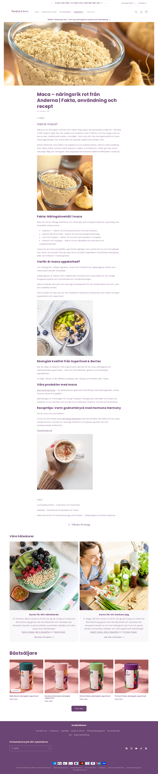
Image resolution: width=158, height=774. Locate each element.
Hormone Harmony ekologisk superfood (57, 697)
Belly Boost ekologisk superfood (24, 696)
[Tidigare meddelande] (52, 3)
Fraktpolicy (54, 731)
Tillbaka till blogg (80, 524)
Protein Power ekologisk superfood (130, 696)
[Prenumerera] (48, 748)
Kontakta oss (41, 731)
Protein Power (130, 632)
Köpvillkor (65, 731)
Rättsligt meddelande (116, 768)
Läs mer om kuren (43, 637)
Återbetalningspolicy (96, 731)
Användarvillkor (113, 731)
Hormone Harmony (46, 390)
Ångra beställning (81, 735)
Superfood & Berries (29, 768)
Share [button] (41, 118)
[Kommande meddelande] (105, 3)
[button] (79, 11)
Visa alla (79, 708)
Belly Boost (60, 632)
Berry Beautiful (43, 632)
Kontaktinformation (80, 770)
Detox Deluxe (28, 632)
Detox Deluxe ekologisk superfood (95, 696)
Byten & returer (78, 731)
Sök (70, 735)
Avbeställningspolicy (134, 768)
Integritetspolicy (76, 768)
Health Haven (96, 632)
